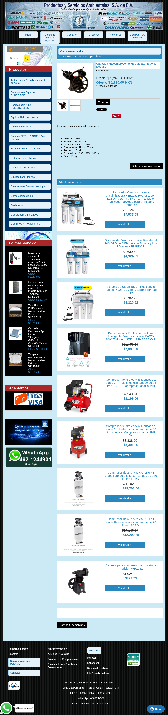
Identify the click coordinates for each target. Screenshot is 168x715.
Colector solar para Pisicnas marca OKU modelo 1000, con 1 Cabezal (37, 288)
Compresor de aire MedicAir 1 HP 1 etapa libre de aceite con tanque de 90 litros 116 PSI (131, 522)
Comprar (103, 102)
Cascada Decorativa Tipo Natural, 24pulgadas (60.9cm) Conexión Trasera (37, 335)
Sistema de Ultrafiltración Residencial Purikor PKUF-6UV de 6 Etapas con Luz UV (131, 290)
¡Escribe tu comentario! (72, 625)
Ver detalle (124, 224)
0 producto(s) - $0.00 (25, 48)
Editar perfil (93, 662)
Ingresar (91, 657)
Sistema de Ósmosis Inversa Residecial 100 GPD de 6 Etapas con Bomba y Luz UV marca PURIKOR (131, 243)
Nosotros (13, 653)
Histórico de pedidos (98, 673)
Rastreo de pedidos (97, 668)
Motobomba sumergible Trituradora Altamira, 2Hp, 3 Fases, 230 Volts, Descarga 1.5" (37, 260)
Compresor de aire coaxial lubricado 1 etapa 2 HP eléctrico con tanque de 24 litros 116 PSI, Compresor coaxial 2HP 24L (131, 384)
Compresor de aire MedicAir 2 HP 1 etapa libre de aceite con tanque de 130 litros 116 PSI (131, 475)
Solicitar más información (146, 166)
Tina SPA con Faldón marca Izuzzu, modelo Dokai (36, 310)
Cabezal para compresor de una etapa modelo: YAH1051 (131, 567)
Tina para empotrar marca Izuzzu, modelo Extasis (36, 359)
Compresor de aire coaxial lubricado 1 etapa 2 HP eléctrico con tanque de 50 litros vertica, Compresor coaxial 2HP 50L (131, 431)
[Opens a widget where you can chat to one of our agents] (156, 709)
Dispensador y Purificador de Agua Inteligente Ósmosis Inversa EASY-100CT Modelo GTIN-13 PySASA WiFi (131, 336)
